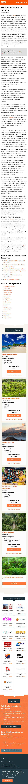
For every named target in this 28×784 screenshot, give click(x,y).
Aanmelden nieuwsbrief (11, 726)
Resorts (6, 306)
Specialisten (7, 304)
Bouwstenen (7, 296)
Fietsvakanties (7, 310)
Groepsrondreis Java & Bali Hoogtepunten (9, 487)
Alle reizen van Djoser (14, 463)
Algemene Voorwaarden (6, 766)
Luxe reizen (7, 298)
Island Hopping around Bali (9, 354)
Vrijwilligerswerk (8, 300)
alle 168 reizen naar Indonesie (12, 279)
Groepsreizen (7, 294)
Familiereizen (7, 314)
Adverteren (3, 764)
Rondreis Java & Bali (8, 442)
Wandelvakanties (8, 308)
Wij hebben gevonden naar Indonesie (12, 578)
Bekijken (14, 583)
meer (4, 613)
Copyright (16, 766)
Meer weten (11, 777)
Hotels (5, 312)
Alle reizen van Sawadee (14, 509)
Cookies (19, 768)
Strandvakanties (8, 292)
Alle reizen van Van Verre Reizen (14, 419)
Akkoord (7, 781)
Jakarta (14, 15)
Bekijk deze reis (14, 371)
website (10, 613)
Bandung (12, 219)
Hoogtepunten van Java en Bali (10, 398)
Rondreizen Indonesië (9, 286)
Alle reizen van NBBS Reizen (14, 375)
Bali (24, 246)
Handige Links (11, 764)
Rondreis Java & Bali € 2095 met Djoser (14, 269)
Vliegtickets (7, 288)
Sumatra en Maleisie (8, 532)
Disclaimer (13, 768)
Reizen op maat (8, 290)
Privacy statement (5, 768)
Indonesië (11, 117)
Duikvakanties (7, 302)
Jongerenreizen (8, 318)
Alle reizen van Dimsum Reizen (14, 553)
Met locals (6, 316)
